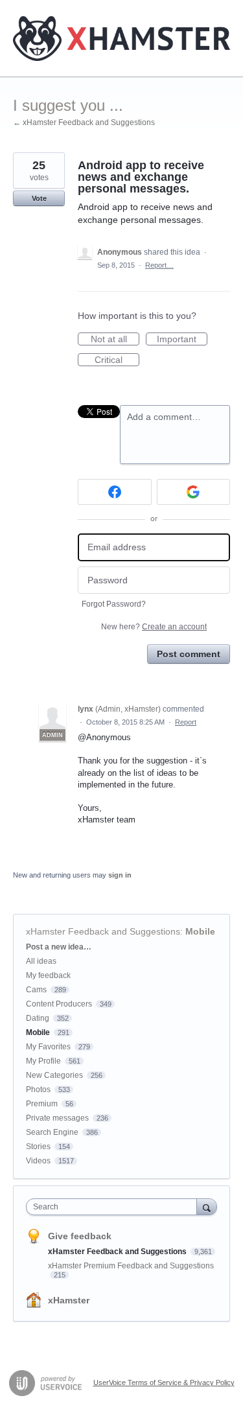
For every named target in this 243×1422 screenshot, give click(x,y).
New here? (154, 626)
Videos (38, 1160)
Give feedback (79, 1236)
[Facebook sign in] (115, 492)
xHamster (68, 1300)
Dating (37, 1018)
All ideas (41, 961)
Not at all (115, 339)
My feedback (48, 975)
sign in (120, 875)
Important (182, 339)
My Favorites (48, 1046)
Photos (38, 1089)
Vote (39, 198)
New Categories (54, 1075)
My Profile (43, 1061)
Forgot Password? (114, 604)
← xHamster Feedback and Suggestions (84, 122)
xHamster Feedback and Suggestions (103, 931)
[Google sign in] (194, 492)
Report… (159, 265)
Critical (117, 360)
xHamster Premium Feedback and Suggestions (131, 1265)
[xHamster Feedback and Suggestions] (121, 38)
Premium (42, 1103)
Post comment (188, 654)
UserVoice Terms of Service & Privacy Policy (164, 1382)
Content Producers (59, 1003)
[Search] (206, 1206)
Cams (36, 989)
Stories (38, 1146)
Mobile (200, 931)
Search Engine (52, 1132)
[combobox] (114, 1206)
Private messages (57, 1118)
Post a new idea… (58, 946)
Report (185, 722)
